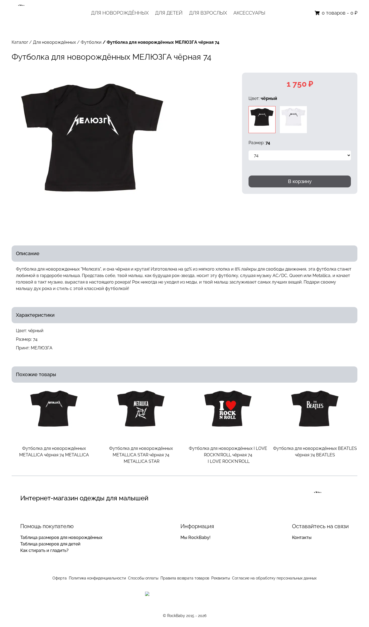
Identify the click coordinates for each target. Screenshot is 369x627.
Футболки (91, 42)
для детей (169, 13)
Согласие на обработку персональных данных (274, 578)
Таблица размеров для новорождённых (61, 537)
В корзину (300, 181)
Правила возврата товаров (184, 578)
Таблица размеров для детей (50, 544)
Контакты (301, 537)
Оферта (59, 578)
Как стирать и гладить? (44, 550)
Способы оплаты (143, 578)
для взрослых (208, 13)
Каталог (20, 42)
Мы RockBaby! (195, 537)
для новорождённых (120, 13)
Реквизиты (220, 578)
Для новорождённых (54, 42)
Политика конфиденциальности (97, 578)
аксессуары (249, 13)
